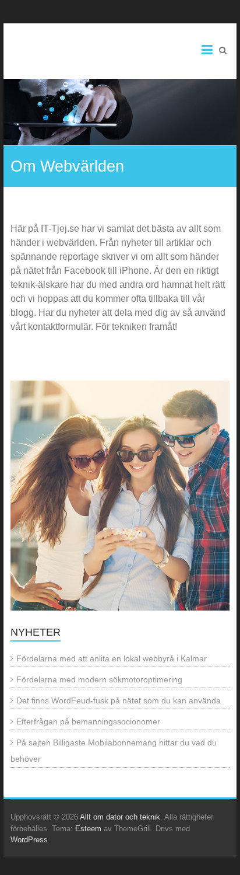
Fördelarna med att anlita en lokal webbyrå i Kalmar (111, 658)
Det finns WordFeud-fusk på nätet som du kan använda (118, 700)
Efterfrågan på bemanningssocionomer (88, 721)
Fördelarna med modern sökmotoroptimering (99, 679)
